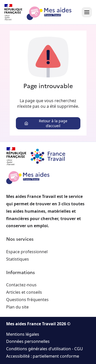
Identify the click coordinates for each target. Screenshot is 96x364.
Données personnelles (28, 341)
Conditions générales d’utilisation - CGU (44, 349)
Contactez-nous (21, 285)
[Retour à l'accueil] (42, 12)
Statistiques (17, 259)
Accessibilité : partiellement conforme (42, 356)
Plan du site (17, 307)
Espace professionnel (27, 251)
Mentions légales (22, 334)
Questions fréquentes (27, 299)
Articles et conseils (24, 292)
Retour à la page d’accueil (53, 123)
